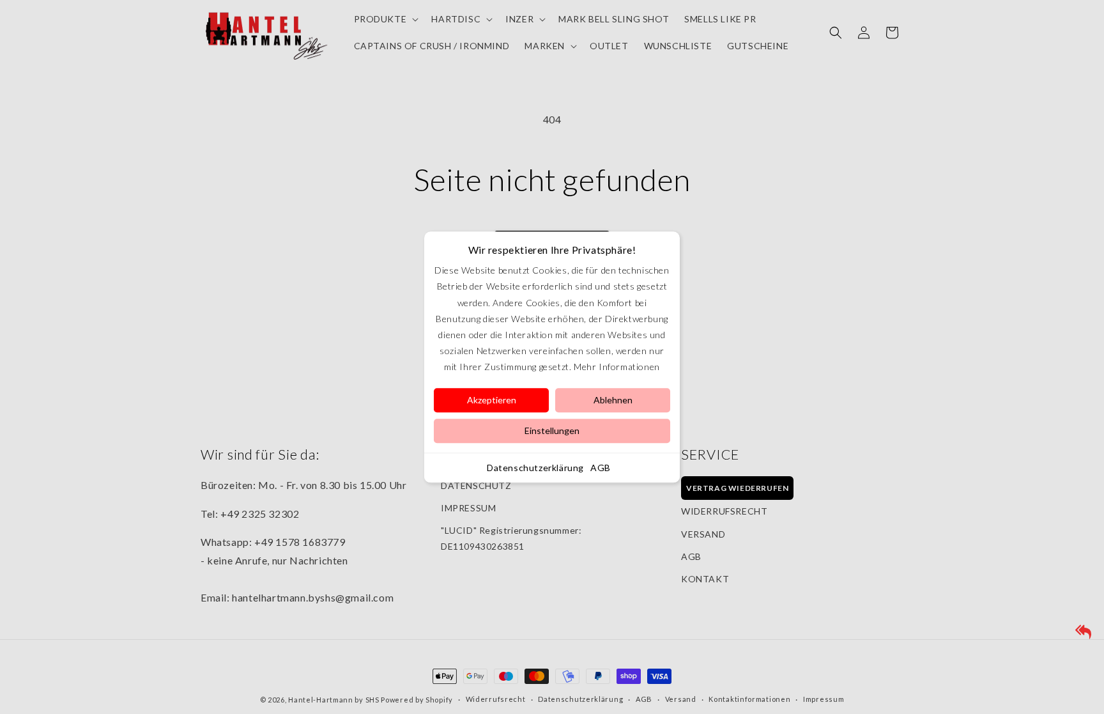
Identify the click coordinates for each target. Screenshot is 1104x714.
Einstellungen (552, 430)
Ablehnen (613, 399)
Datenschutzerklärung (535, 467)
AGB (600, 467)
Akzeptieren (491, 399)
